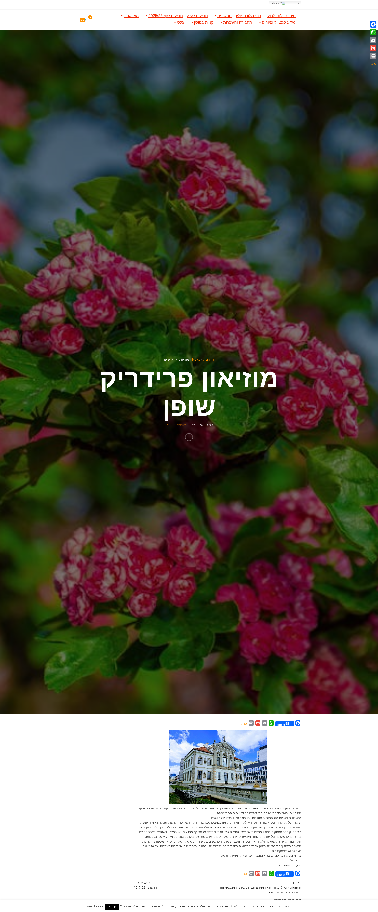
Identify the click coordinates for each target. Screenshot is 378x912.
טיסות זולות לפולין (281, 15)
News (196, 359)
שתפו (243, 724)
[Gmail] (373, 48)
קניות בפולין (204, 22)
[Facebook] (373, 24)
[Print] (373, 56)
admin (181, 425)
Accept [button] (112, 906)
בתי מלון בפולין (248, 15)
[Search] (93, 20)
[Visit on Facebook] (193, 4)
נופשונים (224, 15)
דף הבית (208, 359)
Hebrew (275, 3)
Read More (95, 906)
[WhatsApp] (373, 32)
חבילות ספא (197, 15)
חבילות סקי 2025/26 (165, 15)
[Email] (373, 40)
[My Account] (101, 20)
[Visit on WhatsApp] (187, 4)
